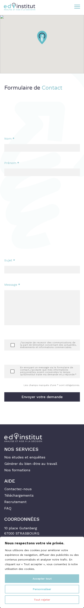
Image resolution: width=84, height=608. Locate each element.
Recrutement (15, 502)
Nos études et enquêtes (24, 457)
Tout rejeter (42, 599)
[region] (42, 572)
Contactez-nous (18, 489)
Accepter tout (42, 578)
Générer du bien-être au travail (30, 463)
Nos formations (17, 470)
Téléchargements (19, 495)
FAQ (7, 508)
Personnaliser (42, 589)
